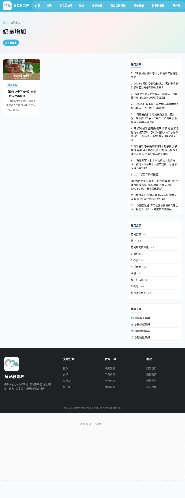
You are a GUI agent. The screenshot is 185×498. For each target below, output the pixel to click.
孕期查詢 (110, 380)
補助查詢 (110, 386)
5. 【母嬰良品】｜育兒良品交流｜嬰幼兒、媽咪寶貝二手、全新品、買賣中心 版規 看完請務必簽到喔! (154, 118)
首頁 (37, 5)
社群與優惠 (158, 5)
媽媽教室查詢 (142, 317)
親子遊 (67, 386)
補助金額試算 (142, 330)
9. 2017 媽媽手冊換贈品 (144, 174)
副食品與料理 (118, 5)
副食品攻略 (66, 5)
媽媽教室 (110, 368)
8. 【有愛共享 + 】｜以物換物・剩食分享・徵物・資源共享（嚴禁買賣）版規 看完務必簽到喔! (154, 164)
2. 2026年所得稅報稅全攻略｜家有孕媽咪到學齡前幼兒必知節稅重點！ (154, 85)
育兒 (65, 374)
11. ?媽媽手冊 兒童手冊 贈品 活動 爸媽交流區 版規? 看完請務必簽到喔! (154, 196)
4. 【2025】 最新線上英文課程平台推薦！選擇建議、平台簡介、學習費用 (155, 106)
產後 (81, 5)
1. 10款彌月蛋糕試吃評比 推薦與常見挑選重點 (154, 75)
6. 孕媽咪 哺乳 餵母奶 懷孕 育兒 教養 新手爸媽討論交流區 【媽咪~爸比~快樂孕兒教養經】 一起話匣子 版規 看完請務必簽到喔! (155, 134)
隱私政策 (151, 374)
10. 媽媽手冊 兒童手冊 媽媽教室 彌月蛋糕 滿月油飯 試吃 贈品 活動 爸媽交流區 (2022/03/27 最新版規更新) (154, 184)
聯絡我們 (151, 380)
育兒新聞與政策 (142, 247)
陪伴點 (176, 5)
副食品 (67, 380)
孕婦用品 (139, 266)
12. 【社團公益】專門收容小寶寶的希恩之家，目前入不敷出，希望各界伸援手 (154, 207)
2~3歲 (137, 260)
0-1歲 (137, 253)
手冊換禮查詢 (142, 324)
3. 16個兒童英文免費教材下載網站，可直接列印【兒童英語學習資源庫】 (154, 95)
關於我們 (151, 368)
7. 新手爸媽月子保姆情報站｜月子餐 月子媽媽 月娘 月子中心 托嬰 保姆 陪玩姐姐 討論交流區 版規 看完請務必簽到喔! (154, 150)
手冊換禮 (110, 374)
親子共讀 (139, 5)
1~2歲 (137, 286)
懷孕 (49, 5)
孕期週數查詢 (142, 337)
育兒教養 (97, 5)
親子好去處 (140, 279)
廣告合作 (151, 386)
